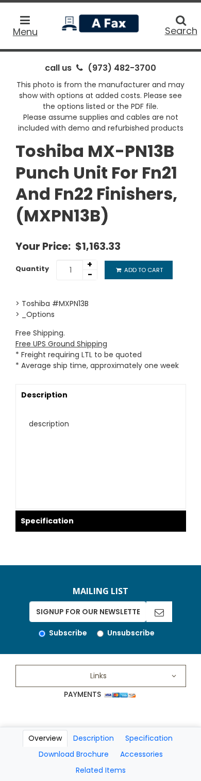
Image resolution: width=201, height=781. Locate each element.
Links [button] (98, 676)
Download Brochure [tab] (74, 754)
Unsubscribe (131, 632)
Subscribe (68, 632)
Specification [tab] (149, 738)
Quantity (32, 269)
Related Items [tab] (101, 770)
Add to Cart (143, 270)
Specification (47, 521)
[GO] (159, 611)
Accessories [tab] (141, 754)
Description (44, 395)
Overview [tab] (45, 738)
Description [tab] (93, 738)
